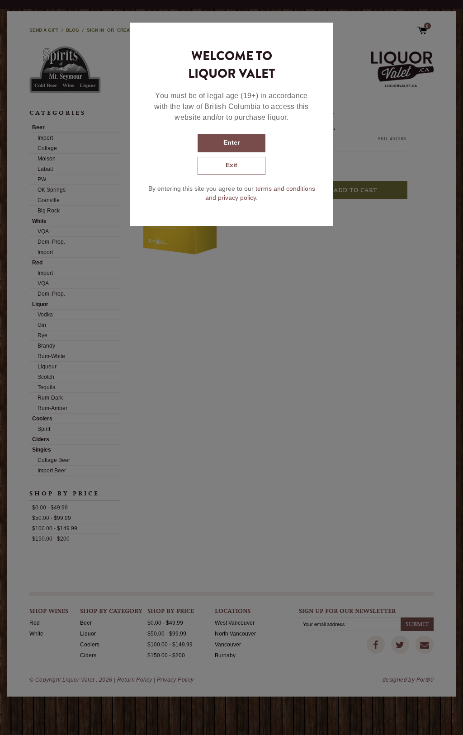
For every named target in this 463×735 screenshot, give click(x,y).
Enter (231, 142)
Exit (231, 165)
